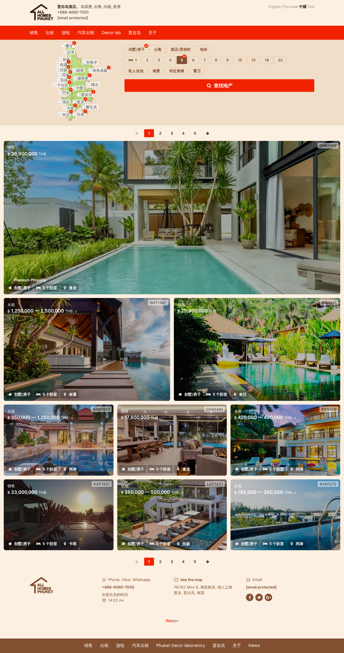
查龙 (73, 287)
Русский (290, 6)
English (275, 6)
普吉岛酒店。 (69, 6)
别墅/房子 (22, 287)
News (254, 645)
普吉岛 (134, 32)
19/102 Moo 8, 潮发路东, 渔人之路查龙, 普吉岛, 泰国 (203, 586)
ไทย (311, 6)
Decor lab (111, 32)
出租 (50, 32)
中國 (303, 6)
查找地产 (223, 85)
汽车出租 (85, 32)
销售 (34, 32)
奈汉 (243, 394)
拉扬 (186, 543)
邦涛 (73, 469)
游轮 (66, 32)
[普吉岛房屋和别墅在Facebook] (249, 597)
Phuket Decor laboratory (180, 645)
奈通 (73, 394)
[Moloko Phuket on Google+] (268, 597)
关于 (152, 32)
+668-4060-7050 (73, 12)
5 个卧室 (50, 287)
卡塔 (73, 543)
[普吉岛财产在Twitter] (259, 597)
